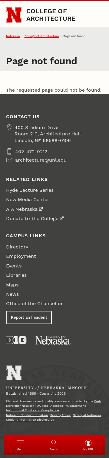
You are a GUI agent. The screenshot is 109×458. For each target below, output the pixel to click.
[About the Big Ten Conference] (16, 340)
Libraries (16, 275)
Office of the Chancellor (34, 303)
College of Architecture (51, 14)
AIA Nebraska (22, 209)
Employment (21, 256)
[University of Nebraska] (53, 340)
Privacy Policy (60, 415)
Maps (12, 285)
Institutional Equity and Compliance (32, 410)
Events (13, 266)
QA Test (42, 405)
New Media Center (27, 199)
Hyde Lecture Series (30, 190)
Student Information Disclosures (30, 419)
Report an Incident (29, 317)
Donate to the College (32, 218)
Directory (17, 247)
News (12, 294)
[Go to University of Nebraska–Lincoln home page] (13, 15)
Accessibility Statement (68, 405)
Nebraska (13, 36)
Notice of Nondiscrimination (27, 415)
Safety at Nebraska (87, 415)
